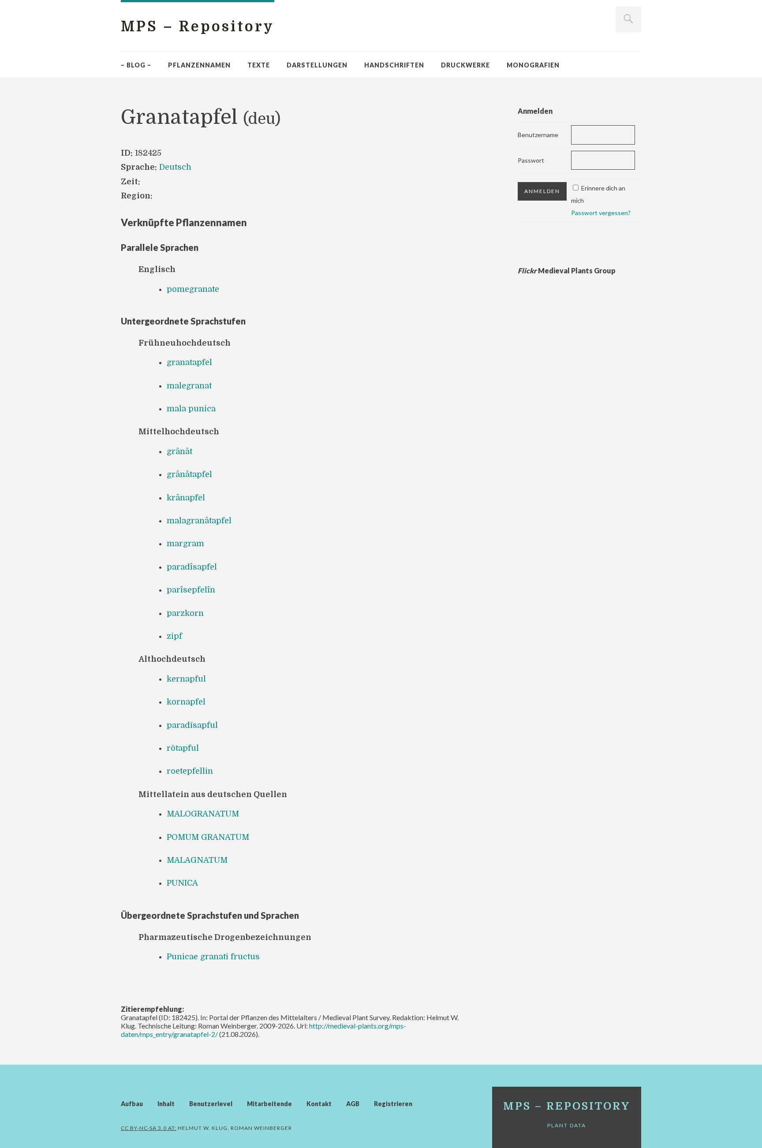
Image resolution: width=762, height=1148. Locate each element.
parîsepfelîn (191, 589)
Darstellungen (317, 65)
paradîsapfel (192, 567)
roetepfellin (190, 771)
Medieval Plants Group (567, 270)
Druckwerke (465, 65)
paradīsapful (192, 725)
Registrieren (393, 1103)
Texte (258, 65)
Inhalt (166, 1103)
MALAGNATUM (197, 860)
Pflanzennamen (199, 65)
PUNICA (182, 883)
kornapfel (186, 701)
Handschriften (394, 65)
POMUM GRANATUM (208, 837)
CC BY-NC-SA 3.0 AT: (148, 1128)
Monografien (533, 65)
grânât (179, 451)
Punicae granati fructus (213, 956)
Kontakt (319, 1103)
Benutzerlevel (210, 1103)
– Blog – (136, 65)
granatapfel (189, 362)
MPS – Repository (197, 27)
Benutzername (538, 134)
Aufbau (132, 1103)
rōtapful (183, 748)
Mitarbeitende (269, 1103)
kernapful (186, 679)
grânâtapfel (189, 474)
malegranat (189, 385)
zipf (174, 636)
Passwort (531, 160)
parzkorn (185, 613)
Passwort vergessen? (601, 212)
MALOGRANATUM (203, 813)
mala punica (191, 408)
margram (185, 543)
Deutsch (175, 167)
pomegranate (193, 289)
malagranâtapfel (199, 520)
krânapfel (186, 497)
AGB (352, 1103)
